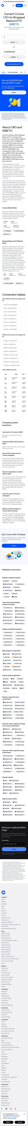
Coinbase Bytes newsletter (9, 940)
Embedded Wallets (6, 1045)
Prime (3, 1021)
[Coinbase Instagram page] (10, 1109)
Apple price (4, 1100)
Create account (5, 972)
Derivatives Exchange (7, 1031)
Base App (4, 993)
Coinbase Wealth (6, 998)
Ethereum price (5, 1089)
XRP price (4, 1093)
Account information (7, 977)
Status (3, 986)
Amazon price (5, 1105)
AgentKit (4, 1068)
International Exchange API (9, 1077)
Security (3, 911)
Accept (20, 1122)
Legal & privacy (5, 917)
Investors (4, 913)
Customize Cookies (11, 1118)
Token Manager (5, 1017)
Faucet (3, 1072)
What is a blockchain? (7, 956)
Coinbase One (5, 996)
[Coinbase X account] (1, 1109)
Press (3, 908)
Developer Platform (7, 1038)
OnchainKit (4, 1058)
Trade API (4, 1054)
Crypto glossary (6, 947)
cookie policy (10, 1113)
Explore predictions (7, 1005)
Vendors (3, 915)
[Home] (2, 5)
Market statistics (6, 938)
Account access (5, 982)
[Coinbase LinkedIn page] (6, 1109)
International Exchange (8, 1028)
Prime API (4, 1079)
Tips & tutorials (5, 945)
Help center (4, 968)
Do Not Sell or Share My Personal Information (11, 925)
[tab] (3, 72)
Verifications (5, 1063)
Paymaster (4, 1056)
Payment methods (6, 979)
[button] (25, 5)
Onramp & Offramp (6, 1049)
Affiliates (4, 904)
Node (2, 1065)
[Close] (24, 1114)
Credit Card (4, 1000)
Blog (2, 906)
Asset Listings (5, 1010)
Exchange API (5, 1075)
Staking (3, 1024)
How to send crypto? (7, 961)
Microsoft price (5, 1103)
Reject (8, 1122)
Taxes (3, 963)
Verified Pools (5, 1033)
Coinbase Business (6, 1012)
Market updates (5, 949)
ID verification (5, 975)
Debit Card (4, 1003)
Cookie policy (5, 920)
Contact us (4, 970)
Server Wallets (5, 1042)
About (3, 899)
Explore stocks (5, 935)
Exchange (4, 1026)
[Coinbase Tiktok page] (15, 1109)
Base (2, 1040)
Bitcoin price (5, 1086)
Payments (4, 1014)
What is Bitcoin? (6, 952)
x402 (2, 1052)
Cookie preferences (7, 922)
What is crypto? (5, 954)
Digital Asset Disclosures (8, 928)
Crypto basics (5, 942)
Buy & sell (4, 991)
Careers (3, 901)
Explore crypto (5, 933)
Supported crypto (6, 984)
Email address (5, 840)
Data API (3, 1061)
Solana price (5, 1091)
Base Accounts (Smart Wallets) (10, 1047)
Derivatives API (5, 1081)
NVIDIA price (5, 1098)
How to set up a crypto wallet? (10, 958)
